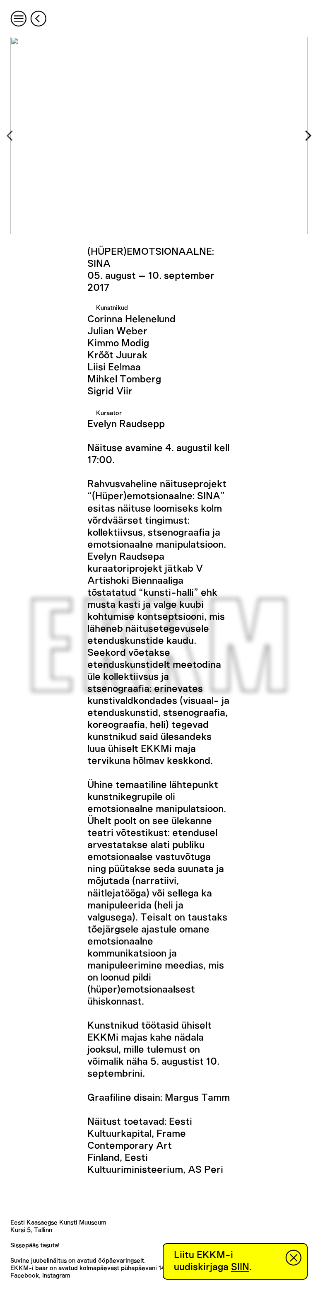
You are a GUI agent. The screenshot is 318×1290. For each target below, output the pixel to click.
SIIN (240, 1267)
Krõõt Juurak (117, 355)
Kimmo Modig (118, 343)
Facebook (24, 1276)
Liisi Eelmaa (114, 367)
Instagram (56, 1276)
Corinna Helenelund (131, 319)
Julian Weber (117, 331)
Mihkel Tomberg (124, 379)
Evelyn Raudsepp (126, 424)
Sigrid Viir (109, 391)
